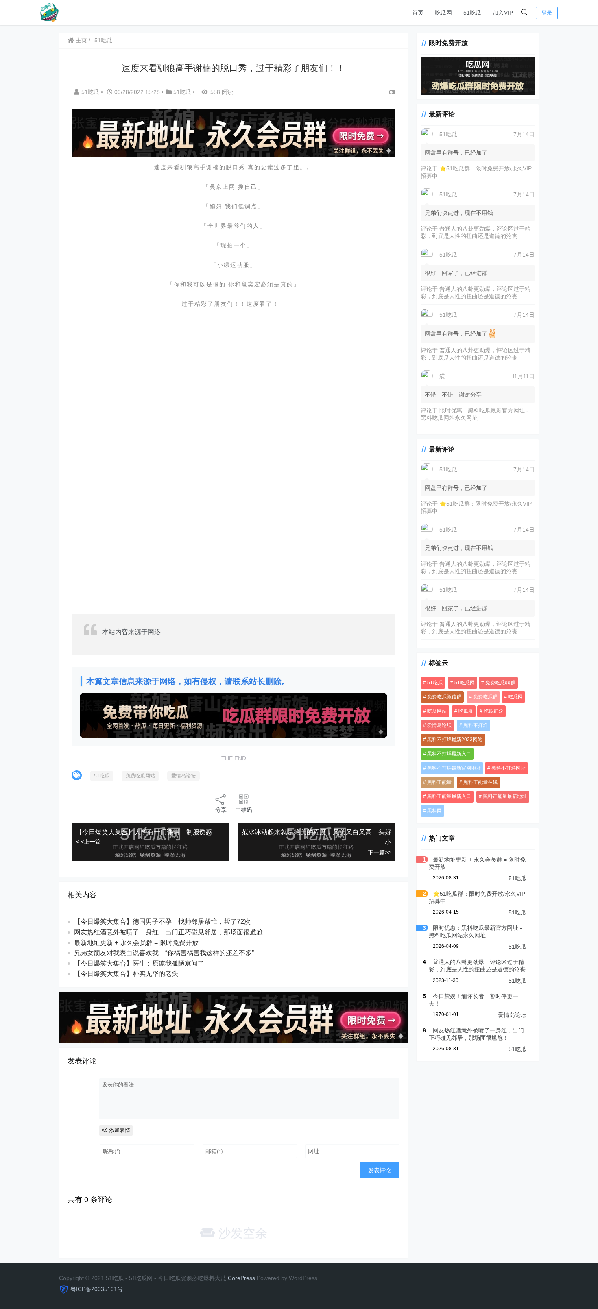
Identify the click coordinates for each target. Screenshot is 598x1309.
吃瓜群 (465, 710)
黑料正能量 (439, 782)
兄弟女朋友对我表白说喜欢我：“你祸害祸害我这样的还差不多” (164, 952)
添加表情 (118, 1130)
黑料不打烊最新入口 (449, 753)
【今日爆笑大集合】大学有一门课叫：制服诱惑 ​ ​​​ (146, 832)
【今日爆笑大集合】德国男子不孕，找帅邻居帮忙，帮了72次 (162, 921)
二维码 (243, 810)
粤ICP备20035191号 (96, 1289)
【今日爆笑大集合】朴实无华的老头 (126, 973)
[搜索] (524, 12)
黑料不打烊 (475, 725)
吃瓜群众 (493, 710)
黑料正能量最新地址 (505, 796)
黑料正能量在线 (480, 782)
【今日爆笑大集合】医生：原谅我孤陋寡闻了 (139, 963)
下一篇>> (379, 852)
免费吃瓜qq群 (500, 682)
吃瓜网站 (437, 710)
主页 (80, 40)
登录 (546, 13)
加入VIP (503, 12)
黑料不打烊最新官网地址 (454, 767)
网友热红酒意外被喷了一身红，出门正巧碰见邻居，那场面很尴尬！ (171, 932)
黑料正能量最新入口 (449, 796)
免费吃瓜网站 (140, 776)
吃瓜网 (443, 12)
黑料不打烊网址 (508, 767)
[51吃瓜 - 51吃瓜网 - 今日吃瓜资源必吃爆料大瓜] (49, 12)
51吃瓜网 (464, 682)
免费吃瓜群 (485, 696)
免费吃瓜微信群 (444, 696)
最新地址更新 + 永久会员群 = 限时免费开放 (136, 942)
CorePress (241, 1278)
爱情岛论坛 (183, 776)
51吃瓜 (472, 12)
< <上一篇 (88, 841)
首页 (417, 12)
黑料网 (434, 810)
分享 (221, 810)
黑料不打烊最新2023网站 (454, 739)
